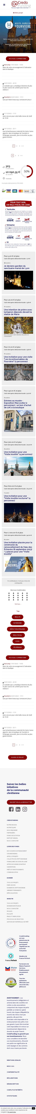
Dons (18, 641)
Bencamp (7, 65)
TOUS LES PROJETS (12, 882)
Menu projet (18, 13)
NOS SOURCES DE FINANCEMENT (17, 851)
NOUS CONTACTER (12, 841)
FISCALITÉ (10, 914)
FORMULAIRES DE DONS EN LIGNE (17, 861)
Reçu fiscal (17, 635)
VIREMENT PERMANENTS (14, 890)
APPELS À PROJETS (12, 856)
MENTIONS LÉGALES (14, 1060)
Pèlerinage (17, 647)
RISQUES (9, 911)
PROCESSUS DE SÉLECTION (15, 919)
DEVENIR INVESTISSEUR (14, 906)
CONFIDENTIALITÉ (13, 1072)
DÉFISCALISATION (12, 893)
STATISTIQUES (12, 1096)
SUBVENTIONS (11, 867)
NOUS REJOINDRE (12, 830)
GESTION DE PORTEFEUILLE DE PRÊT (17, 922)
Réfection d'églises (17, 629)
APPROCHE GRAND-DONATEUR (16, 864)
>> (23, 146)
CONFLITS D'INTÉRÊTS (14, 1090)
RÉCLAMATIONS (12, 1078)
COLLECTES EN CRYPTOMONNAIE (17, 859)
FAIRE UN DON (11, 885)
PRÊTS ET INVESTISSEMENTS (15, 869)
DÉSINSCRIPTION (13, 1084)
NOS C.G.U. (10, 1066)
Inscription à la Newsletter (21, 802)
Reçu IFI (17, 617)
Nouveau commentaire (17, 59)
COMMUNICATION (12, 872)
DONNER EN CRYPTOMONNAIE (16, 888)
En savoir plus (12, 1112)
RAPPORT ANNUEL (12, 838)
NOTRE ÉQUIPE (11, 827)
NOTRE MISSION (12, 825)
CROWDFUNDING (12, 854)
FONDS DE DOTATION (13, 835)
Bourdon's (7, 97)
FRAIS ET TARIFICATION (13, 916)
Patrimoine (17, 623)
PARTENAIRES (11, 833)
